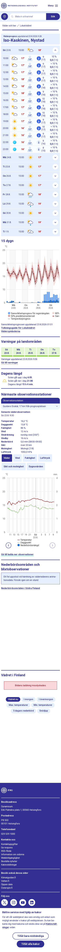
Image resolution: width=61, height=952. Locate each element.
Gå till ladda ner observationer (17, 554)
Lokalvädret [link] (25, 25)
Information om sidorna (12, 854)
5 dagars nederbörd (23, 710)
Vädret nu (13, 699)
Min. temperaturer (43, 705)
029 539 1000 (8, 834)
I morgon (28, 699)
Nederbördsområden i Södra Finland (20, 588)
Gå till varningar (9, 362)
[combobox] (29, 17)
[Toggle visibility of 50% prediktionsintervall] (21, 316)
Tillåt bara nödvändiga (30, 935)
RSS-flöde (6, 851)
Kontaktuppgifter (9, 844)
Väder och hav (9, 25)
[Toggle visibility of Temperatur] (24, 540)
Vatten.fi (5, 881)
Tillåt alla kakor (30, 943)
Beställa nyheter (9, 861)
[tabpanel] (30, 509)
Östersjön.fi (6, 887)
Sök (53, 16)
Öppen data (6, 884)
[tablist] (30, 462)
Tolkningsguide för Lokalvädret (18, 328)
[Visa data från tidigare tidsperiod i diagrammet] (8, 545)
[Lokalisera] (4, 16)
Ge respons (7, 847)
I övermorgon (46, 699)
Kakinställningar (9, 864)
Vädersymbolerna (10, 331)
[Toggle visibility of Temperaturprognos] (19, 318)
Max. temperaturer (18, 705)
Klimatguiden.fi (8, 877)
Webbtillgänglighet (10, 858)
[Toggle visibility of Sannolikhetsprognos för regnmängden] (28, 313)
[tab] (7, 458)
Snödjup (43, 710)
